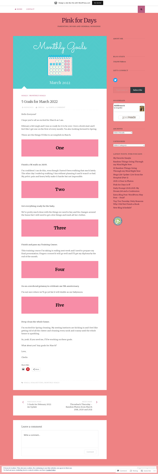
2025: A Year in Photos (123, 181)
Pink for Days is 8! (121, 184)
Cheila (41, 107)
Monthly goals (37, 96)
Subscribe (137, 90)
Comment (90, 452)
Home (19, 9)
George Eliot (119, 108)
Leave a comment (56, 107)
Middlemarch (119, 106)
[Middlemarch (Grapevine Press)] (142, 111)
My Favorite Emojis (122, 158)
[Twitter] (115, 80)
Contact (30, 9)
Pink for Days (79, 20)
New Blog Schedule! (122, 208)
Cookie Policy (51, 470)
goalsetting (37, 383)
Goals (24, 96)
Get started (97, 3)
